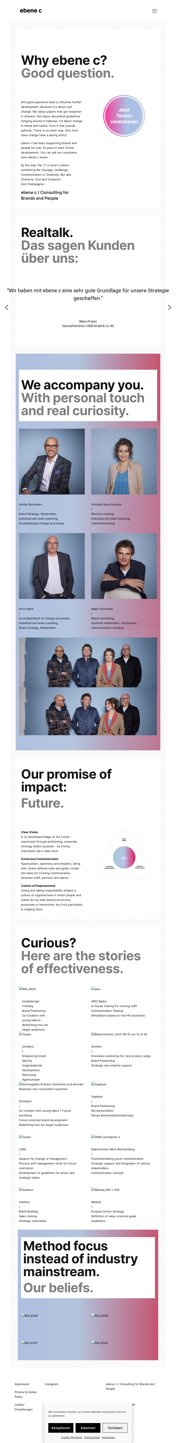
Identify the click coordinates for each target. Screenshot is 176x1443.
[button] (6, 307)
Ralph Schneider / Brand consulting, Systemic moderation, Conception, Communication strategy (114, 618)
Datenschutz (92, 1437)
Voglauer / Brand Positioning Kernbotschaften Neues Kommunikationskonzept (112, 1106)
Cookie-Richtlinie (71, 1437)
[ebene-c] (31, 10)
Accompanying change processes (41, 523)
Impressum (108, 1437)
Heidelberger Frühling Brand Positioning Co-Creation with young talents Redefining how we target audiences (35, 1015)
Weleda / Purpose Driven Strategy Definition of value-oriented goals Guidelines (113, 1211)
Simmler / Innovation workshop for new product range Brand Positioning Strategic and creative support (121, 1056)
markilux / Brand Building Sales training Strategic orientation (32, 1211)
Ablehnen (88, 1428)
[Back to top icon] (155, 1434)
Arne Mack (26, 609)
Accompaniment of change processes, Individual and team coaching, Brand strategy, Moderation (44, 623)
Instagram (51, 1384)
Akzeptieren (60, 1428)
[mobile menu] (154, 10)
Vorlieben (115, 1428)
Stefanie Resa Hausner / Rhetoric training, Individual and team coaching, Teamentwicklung (111, 514)
